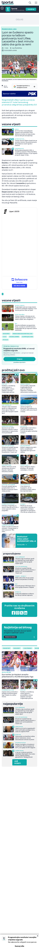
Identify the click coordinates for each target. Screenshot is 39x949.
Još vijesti (17, 762)
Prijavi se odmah (10, 637)
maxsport (6, 648)
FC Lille (5, 339)
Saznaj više (19, 946)
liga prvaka (28, 648)
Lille (4, 336)
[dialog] (19, 942)
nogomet (6, 333)
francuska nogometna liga (22, 333)
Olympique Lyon (27, 336)
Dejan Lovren (14, 336)
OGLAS (19, 19)
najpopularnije (13, 704)
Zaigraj (19, 359)
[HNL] (19, 541)
